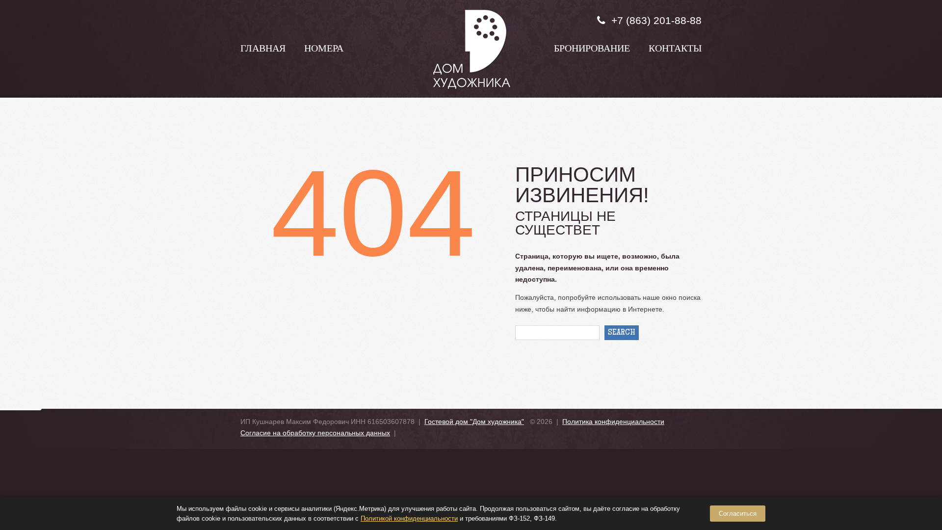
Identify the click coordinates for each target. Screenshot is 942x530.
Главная (263, 49)
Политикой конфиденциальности (409, 518)
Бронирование (592, 49)
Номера (323, 49)
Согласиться (738, 513)
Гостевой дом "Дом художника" (474, 421)
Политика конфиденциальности (613, 421)
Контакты (675, 49)
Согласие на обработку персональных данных (315, 433)
